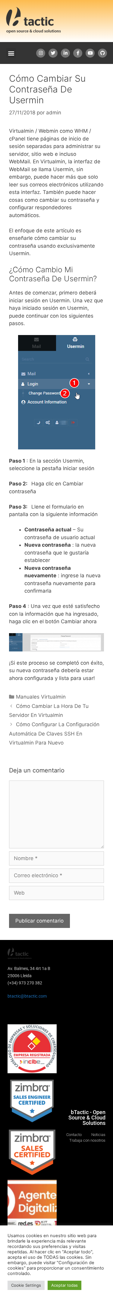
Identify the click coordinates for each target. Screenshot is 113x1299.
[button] (11, 53)
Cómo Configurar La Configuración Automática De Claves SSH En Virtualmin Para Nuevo (54, 733)
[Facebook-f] (77, 53)
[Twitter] (53, 53)
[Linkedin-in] (65, 53)
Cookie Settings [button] (26, 1285)
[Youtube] (90, 53)
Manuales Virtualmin (41, 697)
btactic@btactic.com (27, 996)
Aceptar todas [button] (64, 1285)
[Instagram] (40, 53)
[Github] (102, 53)
